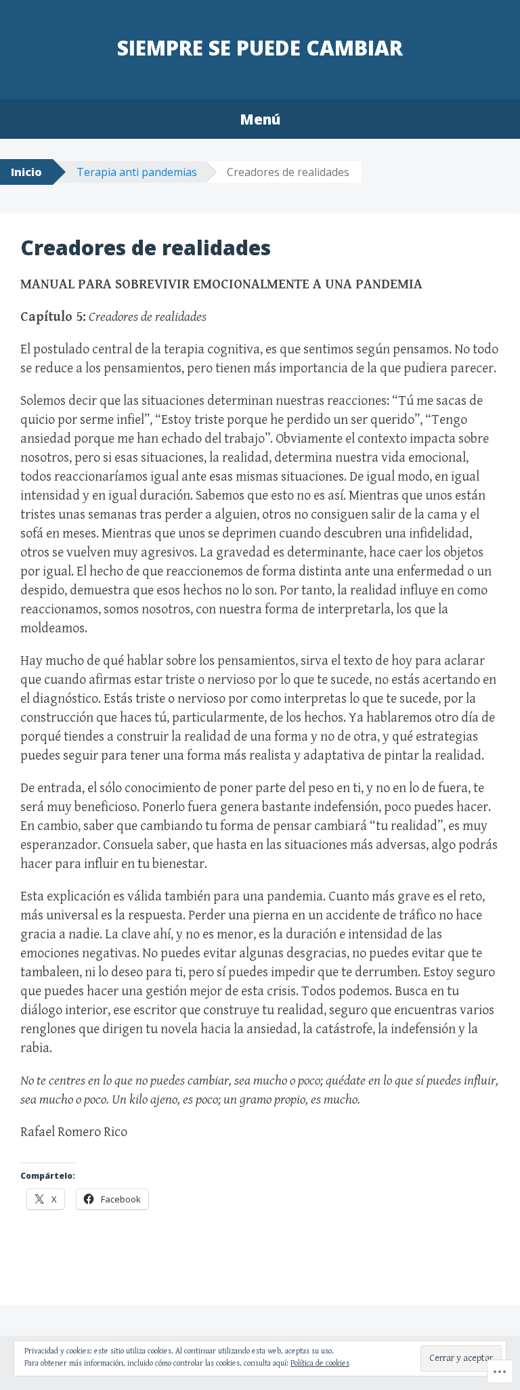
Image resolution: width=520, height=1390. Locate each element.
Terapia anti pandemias (137, 172)
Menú (260, 119)
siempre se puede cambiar (260, 48)
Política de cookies (319, 1363)
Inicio (26, 172)
